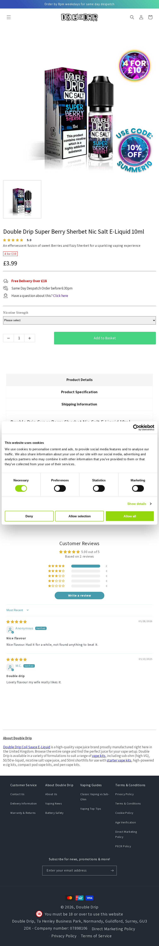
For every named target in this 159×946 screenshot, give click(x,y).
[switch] (60, 488)
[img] (16, 622)
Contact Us (17, 794)
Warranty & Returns (23, 813)
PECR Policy (123, 846)
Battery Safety (54, 813)
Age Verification (125, 822)
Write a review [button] (79, 595)
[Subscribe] (112, 870)
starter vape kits (119, 760)
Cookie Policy (124, 813)
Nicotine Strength (15, 312)
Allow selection (80, 516)
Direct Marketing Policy (126, 834)
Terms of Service (96, 936)
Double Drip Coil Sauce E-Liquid (26, 747)
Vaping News (53, 803)
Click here (60, 295)
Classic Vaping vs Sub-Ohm (94, 796)
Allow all (130, 516)
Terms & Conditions (128, 803)
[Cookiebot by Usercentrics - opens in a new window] (136, 427)
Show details (136, 503)
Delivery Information (23, 803)
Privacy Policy (124, 794)
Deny (29, 516)
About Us (51, 794)
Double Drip (87, 907)
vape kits (98, 755)
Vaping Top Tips (90, 809)
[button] (8, 17)
